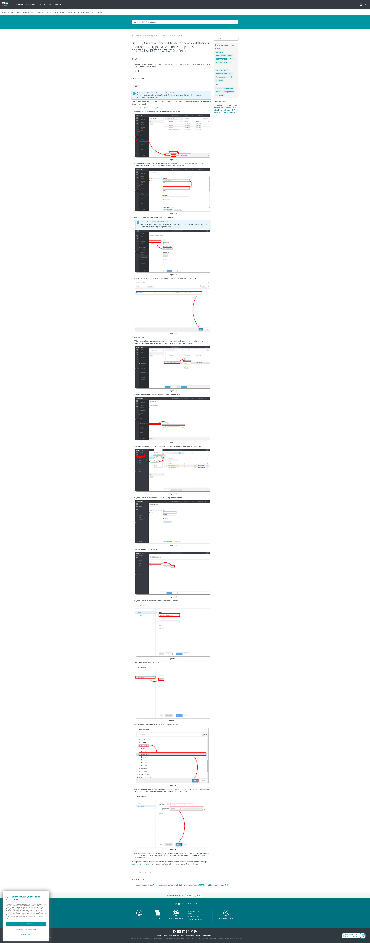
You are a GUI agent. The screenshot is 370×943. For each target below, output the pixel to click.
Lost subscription (85, 12)
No (200, 895)
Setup (218, 92)
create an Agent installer (140, 864)
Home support (8, 12)
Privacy (165, 935)
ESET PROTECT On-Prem (167, 36)
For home (20, 4)
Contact (159, 935)
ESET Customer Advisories (196, 914)
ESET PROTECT (221, 62)
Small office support (25, 12)
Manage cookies (206, 935)
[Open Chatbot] (363, 936)
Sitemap (198, 935)
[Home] (132, 36)
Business (138, 36)
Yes (190, 895)
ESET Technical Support (195, 919)
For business (31, 4)
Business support (45, 12)
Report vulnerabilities (187, 935)
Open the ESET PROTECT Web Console (149, 108)
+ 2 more (219, 80)
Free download (55, 4)
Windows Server (222, 70)
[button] (365, 4)
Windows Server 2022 (224, 74)
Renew (99, 12)
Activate (71, 12)
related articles (152, 97)
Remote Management (150, 36)
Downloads (60, 12)
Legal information (174, 935)
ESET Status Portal (194, 916)
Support (43, 4)
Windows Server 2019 (224, 77)
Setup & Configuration (224, 88)
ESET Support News (194, 911)
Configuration (228, 92)
